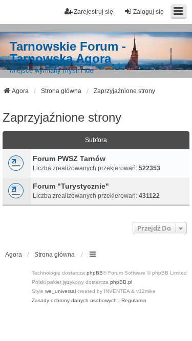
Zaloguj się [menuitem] (148, 11)
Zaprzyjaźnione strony (62, 117)
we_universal (60, 291)
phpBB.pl (121, 282)
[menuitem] (74, 300)
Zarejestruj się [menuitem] (93, 11)
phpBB (95, 273)
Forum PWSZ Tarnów (69, 158)
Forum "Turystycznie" (71, 186)
